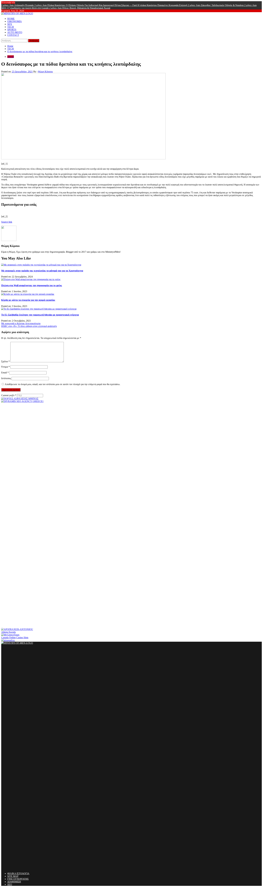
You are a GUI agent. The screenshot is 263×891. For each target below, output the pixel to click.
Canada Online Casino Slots (14, 637)
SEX (9, 24)
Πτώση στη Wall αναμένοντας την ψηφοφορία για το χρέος (31, 285)
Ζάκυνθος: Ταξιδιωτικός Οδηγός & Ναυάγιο (216, 5)
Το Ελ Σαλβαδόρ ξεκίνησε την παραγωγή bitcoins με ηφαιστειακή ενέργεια (40, 314)
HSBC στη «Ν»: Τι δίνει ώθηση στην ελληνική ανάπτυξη (29, 326)
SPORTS (11, 29)
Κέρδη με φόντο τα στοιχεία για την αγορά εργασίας (28, 300)
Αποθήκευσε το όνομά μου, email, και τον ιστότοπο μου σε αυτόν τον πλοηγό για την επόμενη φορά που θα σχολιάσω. (62, 384)
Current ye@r (8, 395)
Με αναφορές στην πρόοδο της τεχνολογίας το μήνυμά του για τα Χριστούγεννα (42, 270)
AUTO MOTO (14, 32)
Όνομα (5, 366)
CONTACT (13, 35)
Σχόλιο (5, 361)
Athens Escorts (8, 632)
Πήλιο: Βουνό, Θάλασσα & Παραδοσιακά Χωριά (79, 8)
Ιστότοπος (6, 378)
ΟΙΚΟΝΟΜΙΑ (14, 21)
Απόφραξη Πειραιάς (17, 5)
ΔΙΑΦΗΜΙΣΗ (14, 881)
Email (5, 372)
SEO (9, 884)
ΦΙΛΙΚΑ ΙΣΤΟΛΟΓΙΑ (18, 873)
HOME (11, 18)
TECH (10, 27)
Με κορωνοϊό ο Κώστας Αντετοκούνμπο (20, 323)
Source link (6, 222)
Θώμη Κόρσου (45, 71)
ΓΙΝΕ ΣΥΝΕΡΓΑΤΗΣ (18, 879)
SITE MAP (12, 876)
